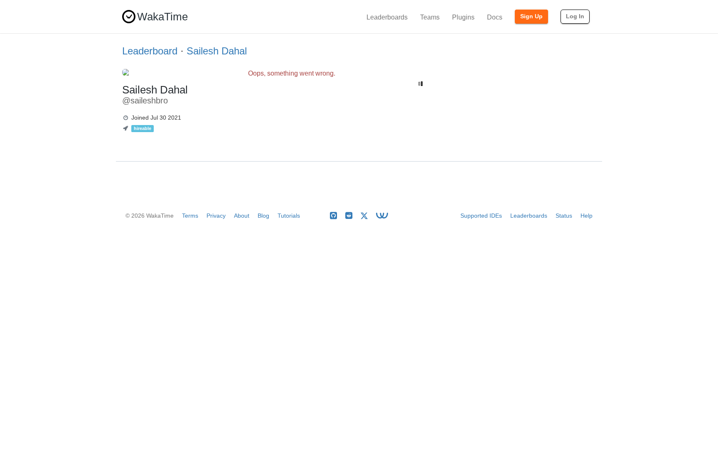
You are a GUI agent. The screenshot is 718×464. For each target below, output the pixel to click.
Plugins (463, 17)
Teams (430, 17)
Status (564, 215)
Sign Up (531, 16)
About (241, 215)
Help (586, 215)
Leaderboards (387, 17)
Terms (190, 215)
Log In (575, 16)
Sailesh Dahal (217, 50)
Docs (494, 17)
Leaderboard (149, 50)
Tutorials (289, 215)
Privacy (216, 215)
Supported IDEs (481, 215)
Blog (263, 215)
